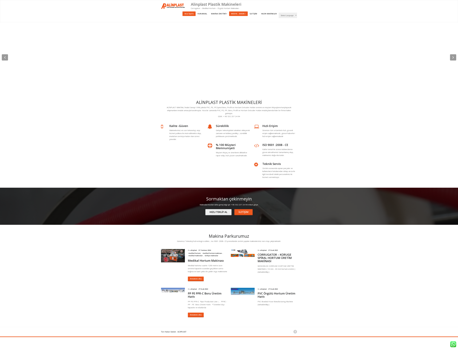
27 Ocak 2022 (273, 250)
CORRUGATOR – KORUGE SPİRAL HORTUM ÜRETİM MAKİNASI (275, 258)
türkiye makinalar (211, 256)
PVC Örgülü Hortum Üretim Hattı (276, 295)
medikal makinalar (195, 256)
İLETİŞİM (253, 14)
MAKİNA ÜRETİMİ (218, 14)
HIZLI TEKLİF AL (218, 212)
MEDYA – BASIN (238, 14)
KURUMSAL (202, 14)
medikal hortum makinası (212, 253)
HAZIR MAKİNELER (269, 14)
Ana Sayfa (189, 14)
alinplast (193, 250)
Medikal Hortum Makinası (206, 260)
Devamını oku (196, 279)
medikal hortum (194, 253)
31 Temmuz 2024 (204, 250)
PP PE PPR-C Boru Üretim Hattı (204, 295)
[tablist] (229, 87)
